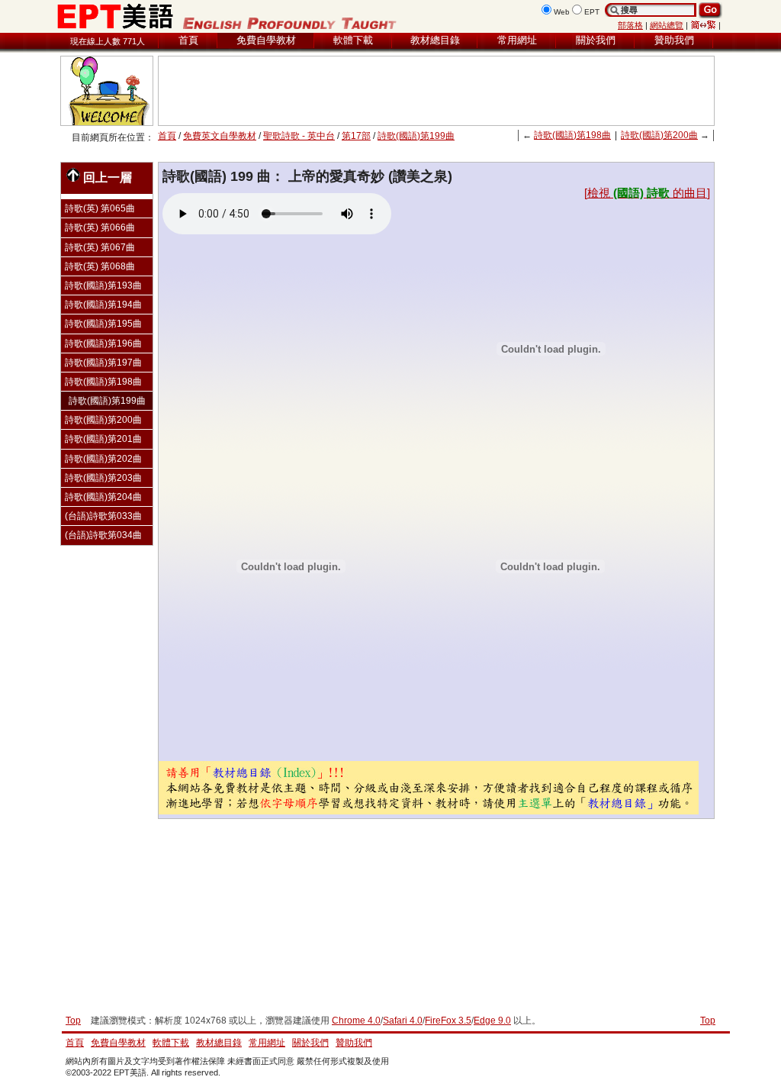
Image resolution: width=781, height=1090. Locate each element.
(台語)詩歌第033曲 (103, 516)
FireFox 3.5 (448, 1020)
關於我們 (595, 40)
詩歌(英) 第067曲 (100, 247)
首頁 (188, 40)
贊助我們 (674, 40)
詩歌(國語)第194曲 (103, 304)
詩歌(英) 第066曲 (100, 227)
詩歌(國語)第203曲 (103, 477)
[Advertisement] (436, 90)
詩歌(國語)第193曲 (103, 285)
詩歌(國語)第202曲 (103, 458)
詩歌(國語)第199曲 (416, 136)
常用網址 (517, 40)
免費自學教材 (266, 40)
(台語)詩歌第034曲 (103, 535)
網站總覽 (666, 25)
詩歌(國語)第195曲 (103, 323)
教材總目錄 (435, 40)
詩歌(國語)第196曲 (103, 343)
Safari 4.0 (403, 1020)
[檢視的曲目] (647, 192)
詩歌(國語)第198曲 (572, 135)
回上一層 (107, 177)
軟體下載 (353, 40)
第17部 (356, 136)
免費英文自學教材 (219, 136)
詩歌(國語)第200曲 (659, 135)
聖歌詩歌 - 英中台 (299, 136)
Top (707, 1020)
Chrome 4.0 (356, 1020)
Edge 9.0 (492, 1020)
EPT (591, 12)
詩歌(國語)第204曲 (103, 497)
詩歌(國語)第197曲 (103, 362)
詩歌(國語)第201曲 (103, 439)
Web (562, 12)
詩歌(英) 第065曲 (100, 208)
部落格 (630, 25)
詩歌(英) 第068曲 (100, 266)
